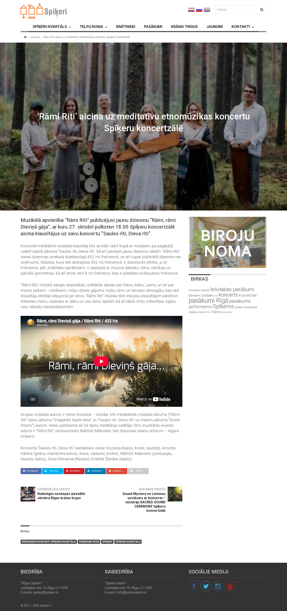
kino (215, 295)
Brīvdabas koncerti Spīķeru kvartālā (49, 541)
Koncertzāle (248, 295)
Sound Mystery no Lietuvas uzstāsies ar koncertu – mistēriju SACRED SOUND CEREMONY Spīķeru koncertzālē (144, 502)
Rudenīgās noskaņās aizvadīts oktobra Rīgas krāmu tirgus (61, 496)
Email (139, 471)
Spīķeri (107, 541)
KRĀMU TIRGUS (184, 26)
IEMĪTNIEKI (125, 26)
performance (200, 306)
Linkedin (96, 471)
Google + (118, 471)
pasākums (240, 301)
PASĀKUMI (153, 26)
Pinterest (75, 471)
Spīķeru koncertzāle (246, 307)
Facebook (32, 471)
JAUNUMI (214, 26)
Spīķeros (223, 306)
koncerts (228, 295)
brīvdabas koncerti (199, 290)
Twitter (53, 471)
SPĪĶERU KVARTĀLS (50, 26)
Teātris (216, 312)
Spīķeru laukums (199, 312)
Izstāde (207, 295)
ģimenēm (227, 312)
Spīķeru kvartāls (128, 541)
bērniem (194, 295)
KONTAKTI (241, 26)
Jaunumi (35, 37)
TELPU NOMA (91, 26)
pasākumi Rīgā (89, 541)
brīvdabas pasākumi (232, 289)
